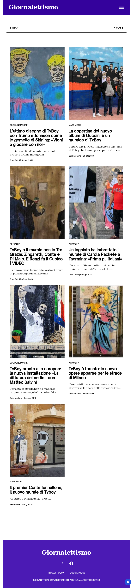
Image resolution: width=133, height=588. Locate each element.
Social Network (19, 125)
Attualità (15, 244)
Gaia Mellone (75, 156)
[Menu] (121, 7)
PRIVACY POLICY (56, 573)
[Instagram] (61, 563)
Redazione (15, 504)
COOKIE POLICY (77, 573)
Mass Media (75, 125)
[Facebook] (71, 563)
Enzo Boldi (15, 160)
